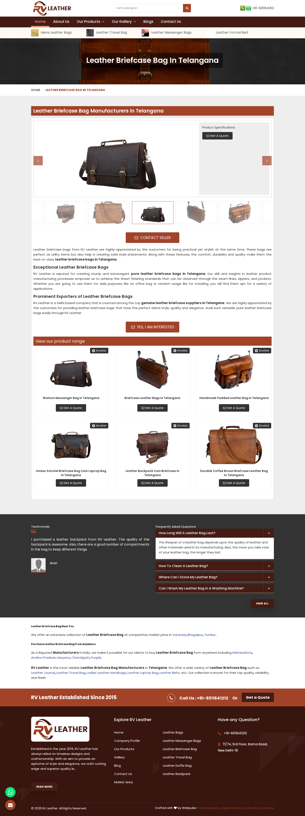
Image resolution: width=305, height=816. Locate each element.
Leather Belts (169, 673)
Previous (38, 160)
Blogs (148, 21)
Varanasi (179, 635)
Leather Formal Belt (231, 32)
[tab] (215, 533)
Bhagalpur (195, 635)
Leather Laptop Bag (142, 673)
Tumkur (210, 635)
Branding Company (261, 808)
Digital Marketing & (234, 808)
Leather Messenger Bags (171, 32)
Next (267, 160)
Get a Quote (258, 697)
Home (40, 21)
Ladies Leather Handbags (106, 673)
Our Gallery (122, 21)
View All (262, 603)
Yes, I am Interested (155, 327)
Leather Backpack (176, 774)
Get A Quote (72, 408)
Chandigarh (80, 657)
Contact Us (171, 21)
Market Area (123, 782)
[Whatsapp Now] (10, 792)
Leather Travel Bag (111, 32)
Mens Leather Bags (56, 32)
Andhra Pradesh (43, 657)
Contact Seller (155, 237)
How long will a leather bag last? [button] (187, 533)
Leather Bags (173, 732)
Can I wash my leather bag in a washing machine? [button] (201, 588)
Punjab (96, 657)
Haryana (63, 657)
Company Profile (127, 740)
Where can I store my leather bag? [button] (188, 577)
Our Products (89, 21)
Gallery (119, 757)
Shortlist (101, 350)
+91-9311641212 (263, 8)
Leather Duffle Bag (177, 765)
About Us (61, 21)
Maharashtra (242, 652)
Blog (117, 765)
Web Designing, (210, 808)
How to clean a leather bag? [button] (183, 566)
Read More (44, 787)
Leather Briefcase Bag (180, 749)
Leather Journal (43, 673)
